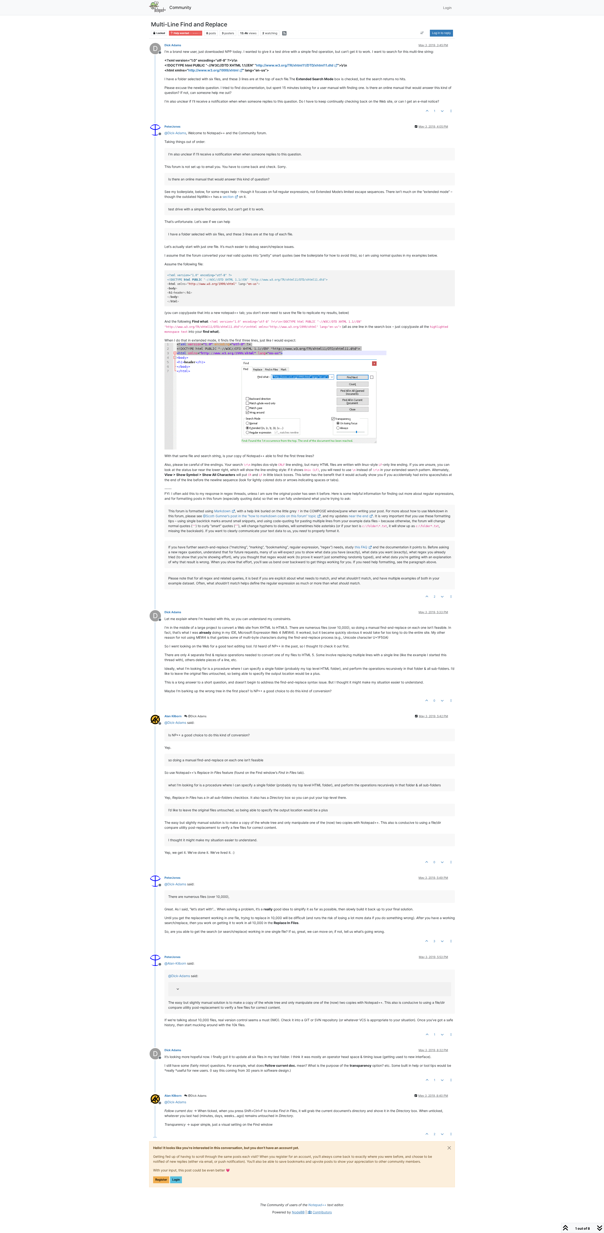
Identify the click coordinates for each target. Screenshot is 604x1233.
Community (180, 7)
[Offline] (157, 130)
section (228, 197)
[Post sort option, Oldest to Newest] (422, 33)
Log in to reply (441, 33)
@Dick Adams (196, 716)
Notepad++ (317, 1205)
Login (176, 1179)
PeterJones (172, 126)
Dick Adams (172, 45)
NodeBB (298, 1212)
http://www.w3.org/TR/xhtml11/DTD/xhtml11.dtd (294, 65)
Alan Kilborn (173, 716)
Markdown (222, 511)
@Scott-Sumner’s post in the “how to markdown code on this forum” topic (259, 516)
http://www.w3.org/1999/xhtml (213, 70)
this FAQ (361, 547)
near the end (358, 516)
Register (161, 1179)
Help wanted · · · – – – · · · (187, 33)
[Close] (449, 1147)
